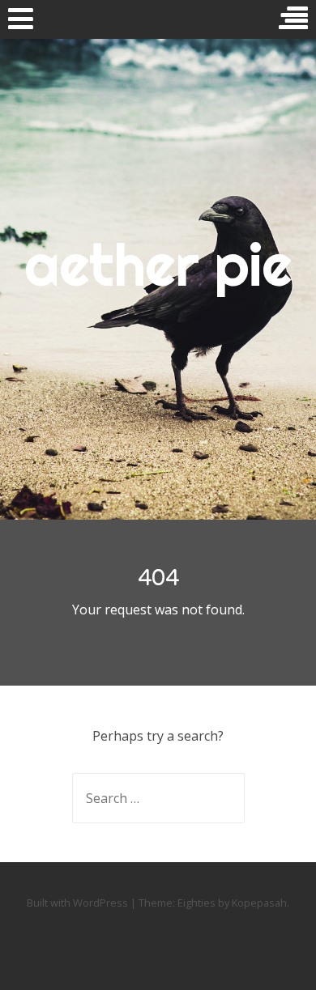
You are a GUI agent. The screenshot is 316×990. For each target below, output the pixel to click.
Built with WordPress (77, 902)
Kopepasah (259, 902)
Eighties (196, 902)
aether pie (158, 264)
